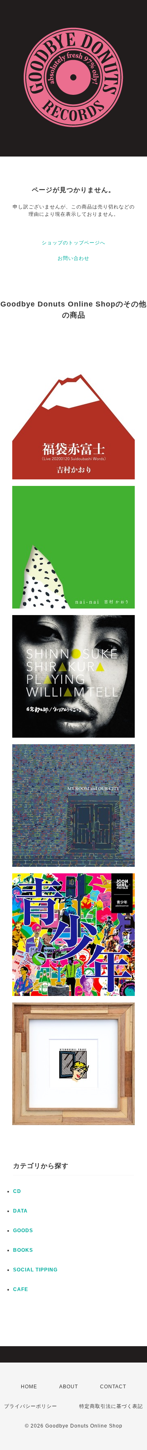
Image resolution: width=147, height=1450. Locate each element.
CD (17, 1191)
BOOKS (23, 1250)
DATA (20, 1211)
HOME (29, 1387)
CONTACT (113, 1387)
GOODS (23, 1230)
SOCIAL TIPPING (35, 1270)
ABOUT (68, 1387)
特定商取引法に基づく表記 (111, 1406)
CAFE (20, 1289)
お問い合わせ (73, 258)
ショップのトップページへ (73, 243)
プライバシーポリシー (30, 1406)
